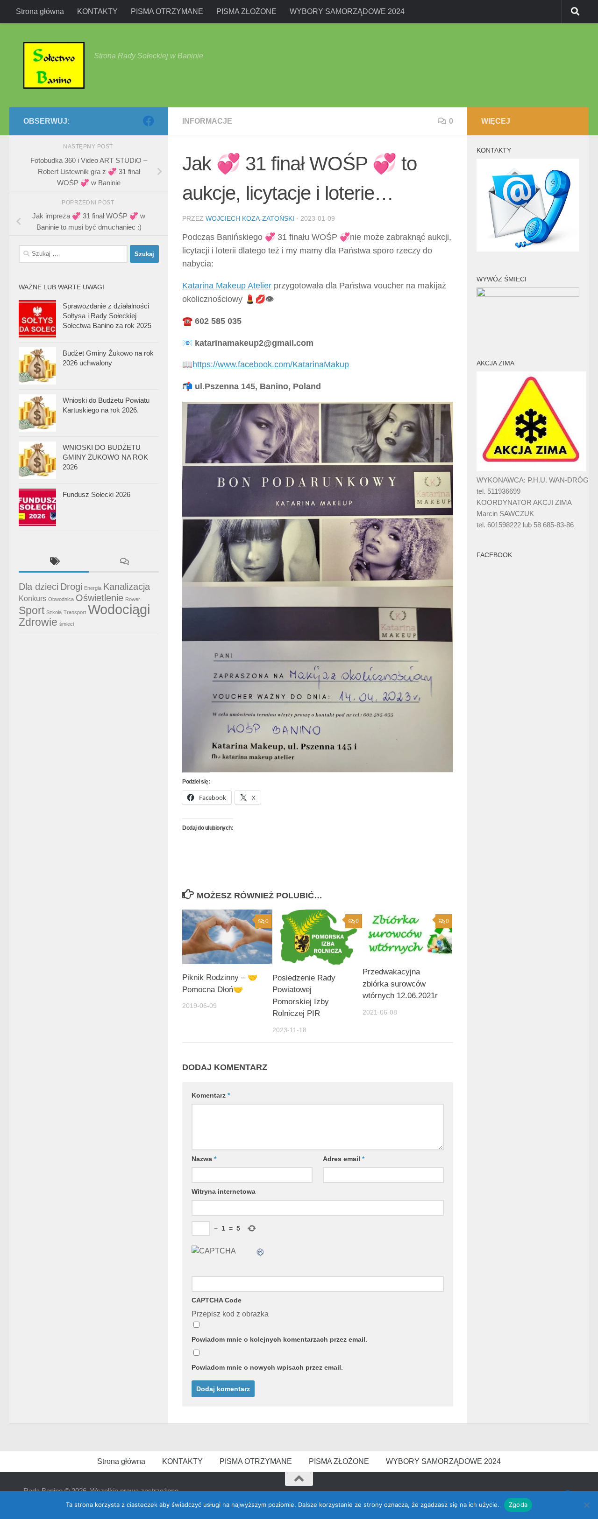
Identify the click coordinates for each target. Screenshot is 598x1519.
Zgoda (518, 1504)
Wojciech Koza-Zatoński (250, 218)
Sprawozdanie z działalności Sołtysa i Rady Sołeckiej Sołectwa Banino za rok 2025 (107, 315)
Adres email (343, 1158)
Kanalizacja (126, 586)
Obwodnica (61, 599)
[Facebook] (148, 120)
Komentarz (211, 1095)
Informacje (207, 121)
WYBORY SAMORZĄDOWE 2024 (347, 11)
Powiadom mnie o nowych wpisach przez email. (267, 1367)
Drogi (71, 586)
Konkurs (32, 598)
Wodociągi (119, 609)
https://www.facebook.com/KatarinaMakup (270, 364)
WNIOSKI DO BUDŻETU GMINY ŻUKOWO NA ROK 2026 (105, 457)
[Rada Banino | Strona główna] (54, 65)
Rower (132, 599)
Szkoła (54, 612)
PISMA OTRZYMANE (167, 11)
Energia (92, 588)
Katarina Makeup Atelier (226, 285)
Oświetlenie (99, 598)
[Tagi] (54, 563)
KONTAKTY (97, 11)
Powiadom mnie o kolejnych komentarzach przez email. (279, 1339)
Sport (31, 610)
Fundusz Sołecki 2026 (96, 494)
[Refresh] (261, 1251)
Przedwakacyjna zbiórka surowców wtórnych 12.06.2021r (400, 983)
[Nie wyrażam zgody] (586, 1505)
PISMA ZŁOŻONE (246, 11)
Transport (75, 612)
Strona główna (40, 11)
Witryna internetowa (224, 1191)
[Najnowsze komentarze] (124, 563)
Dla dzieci (38, 586)
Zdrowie (38, 622)
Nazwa (204, 1158)
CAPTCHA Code (217, 1300)
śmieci (66, 624)
